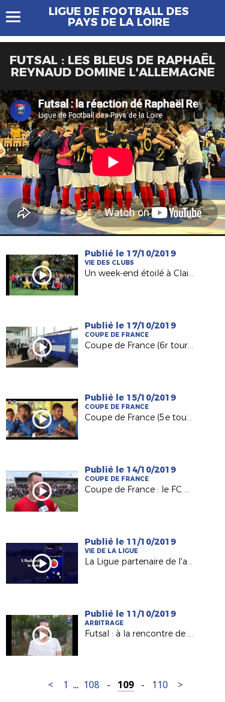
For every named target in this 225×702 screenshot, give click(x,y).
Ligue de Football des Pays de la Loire (119, 17)
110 (160, 685)
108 (91, 685)
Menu (19, 17)
